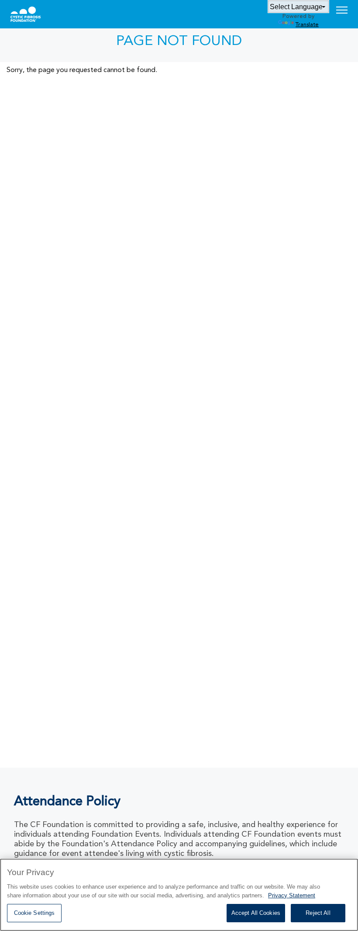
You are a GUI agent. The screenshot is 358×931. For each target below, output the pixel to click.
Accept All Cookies (255, 913)
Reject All (318, 913)
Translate (307, 25)
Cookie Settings (34, 913)
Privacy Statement (291, 895)
